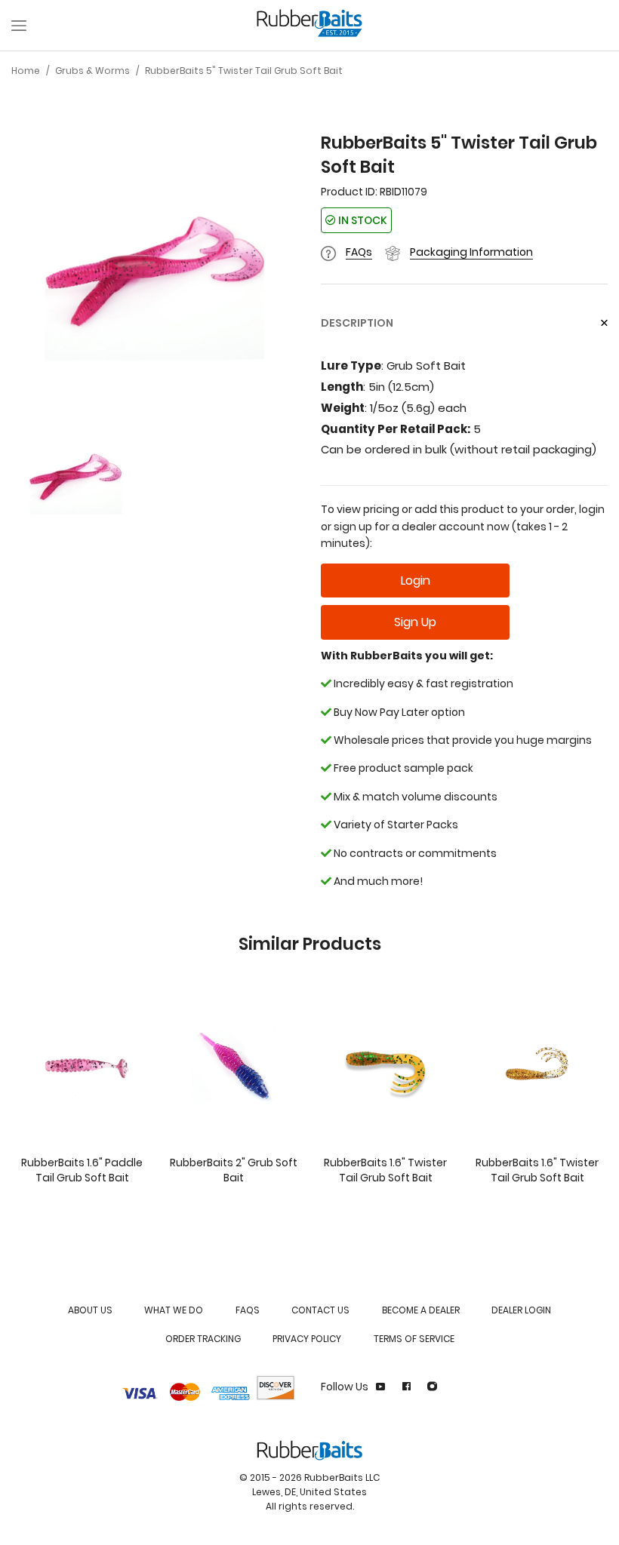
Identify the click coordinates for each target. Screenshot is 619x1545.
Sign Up (415, 622)
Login (415, 580)
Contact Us (320, 1310)
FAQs (359, 252)
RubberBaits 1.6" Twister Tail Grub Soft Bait (385, 1170)
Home (25, 70)
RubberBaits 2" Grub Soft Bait (233, 1170)
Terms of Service (414, 1338)
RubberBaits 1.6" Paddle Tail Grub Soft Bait (82, 1170)
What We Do (173, 1310)
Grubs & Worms (92, 70)
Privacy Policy (307, 1338)
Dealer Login (521, 1310)
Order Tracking (203, 1338)
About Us (90, 1310)
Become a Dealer (421, 1310)
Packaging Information (471, 252)
